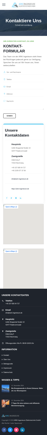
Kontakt (6, 355)
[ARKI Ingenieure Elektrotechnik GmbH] (23, 5)
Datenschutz (8, 372)
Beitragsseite (8, 364)
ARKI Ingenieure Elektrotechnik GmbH (27, 420)
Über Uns (6, 359)
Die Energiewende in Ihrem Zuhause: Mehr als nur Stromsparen (27, 389)
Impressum (7, 368)
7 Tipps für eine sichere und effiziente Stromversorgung (25, 404)
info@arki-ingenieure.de (13, 313)
